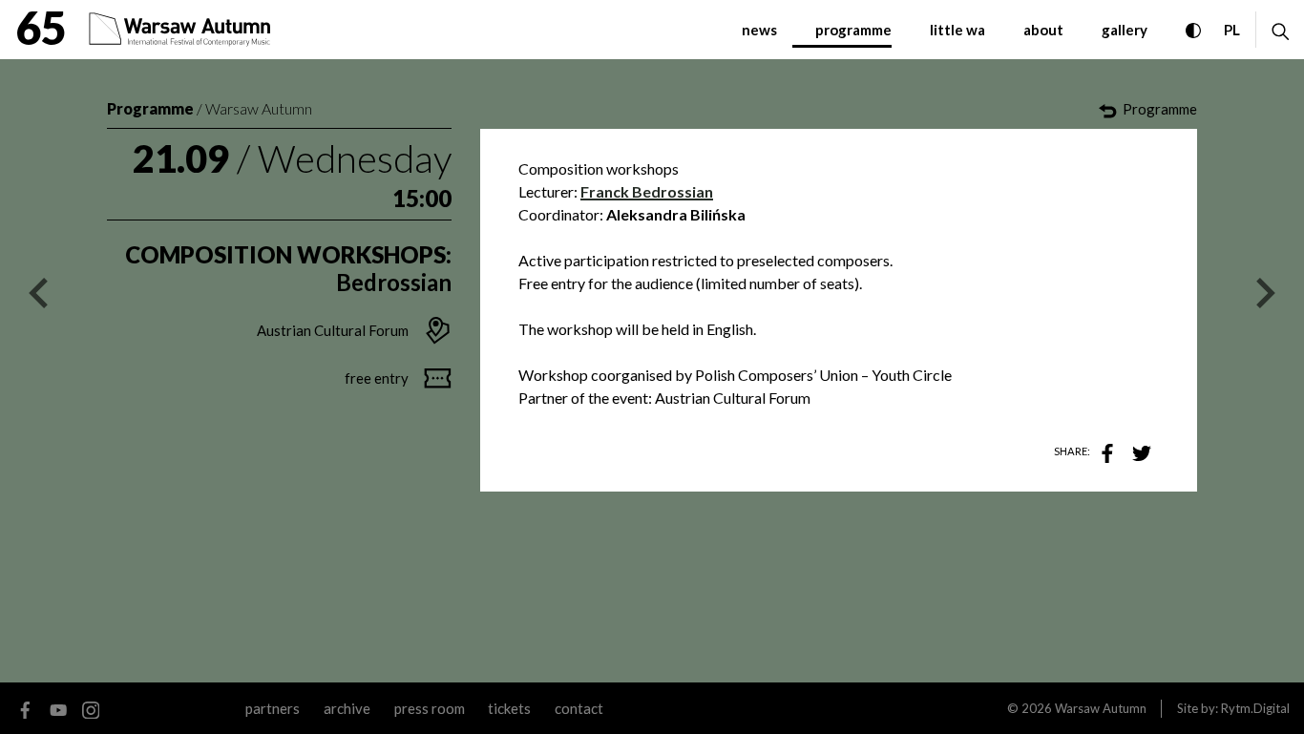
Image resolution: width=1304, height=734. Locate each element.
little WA (957, 29)
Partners (272, 708)
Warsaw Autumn (258, 108)
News (759, 29)
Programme (150, 108)
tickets (509, 708)
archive (347, 708)
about (1043, 29)
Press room (429, 708)
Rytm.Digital (1255, 708)
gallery (1124, 29)
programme (853, 29)
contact (579, 708)
